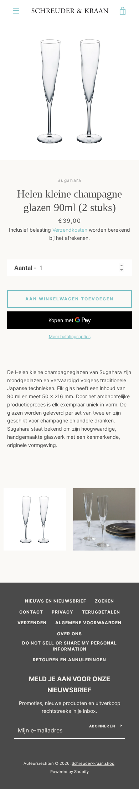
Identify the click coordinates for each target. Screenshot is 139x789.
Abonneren (102, 726)
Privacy (62, 612)
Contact (31, 612)
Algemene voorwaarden (88, 622)
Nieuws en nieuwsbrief (55, 601)
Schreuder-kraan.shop (93, 763)
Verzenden (32, 622)
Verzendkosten (69, 230)
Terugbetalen (101, 612)
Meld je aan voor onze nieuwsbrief (69, 684)
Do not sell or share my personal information (69, 646)
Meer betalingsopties (70, 336)
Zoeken (104, 601)
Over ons (69, 633)
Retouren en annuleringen (69, 659)
